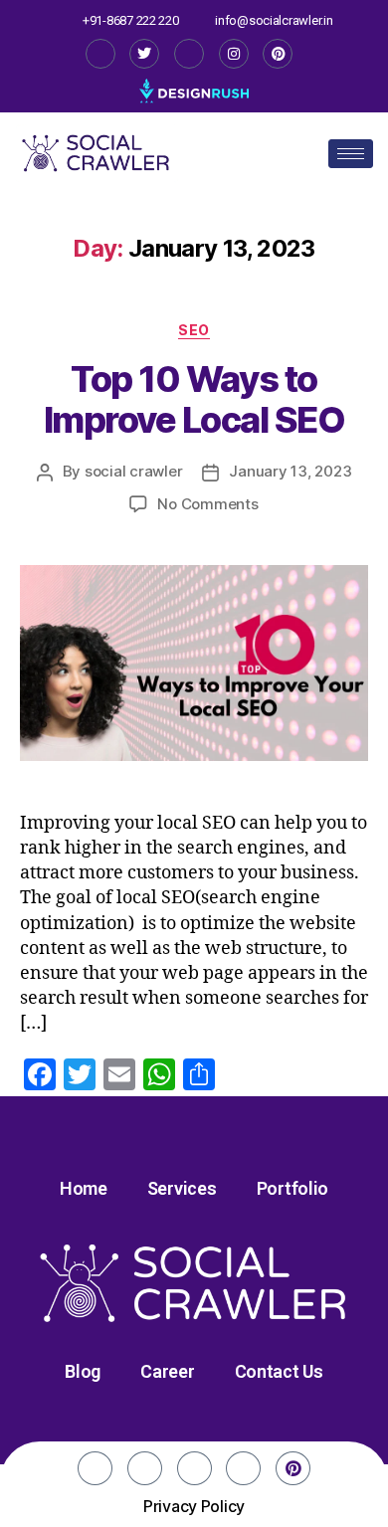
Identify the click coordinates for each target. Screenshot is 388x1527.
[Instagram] (234, 54)
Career (167, 1371)
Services (182, 1188)
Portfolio (293, 1188)
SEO (194, 329)
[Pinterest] (277, 54)
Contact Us (279, 1371)
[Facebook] (100, 54)
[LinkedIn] (189, 54)
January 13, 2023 (290, 471)
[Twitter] (144, 54)
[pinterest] (293, 1468)
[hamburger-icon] (350, 153)
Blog (82, 1371)
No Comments (207, 503)
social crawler (133, 471)
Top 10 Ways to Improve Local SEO (194, 399)
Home (83, 1188)
